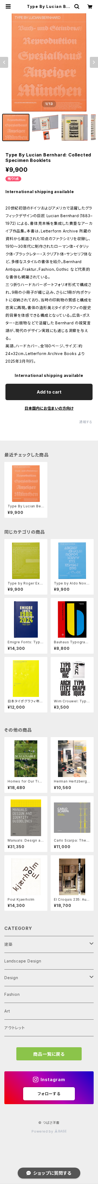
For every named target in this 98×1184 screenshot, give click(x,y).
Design (11, 977)
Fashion (12, 994)
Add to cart (49, 392)
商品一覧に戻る (49, 1054)
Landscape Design (22, 961)
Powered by (43, 1131)
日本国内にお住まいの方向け (49, 408)
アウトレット (14, 1027)
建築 (8, 944)
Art (7, 1011)
